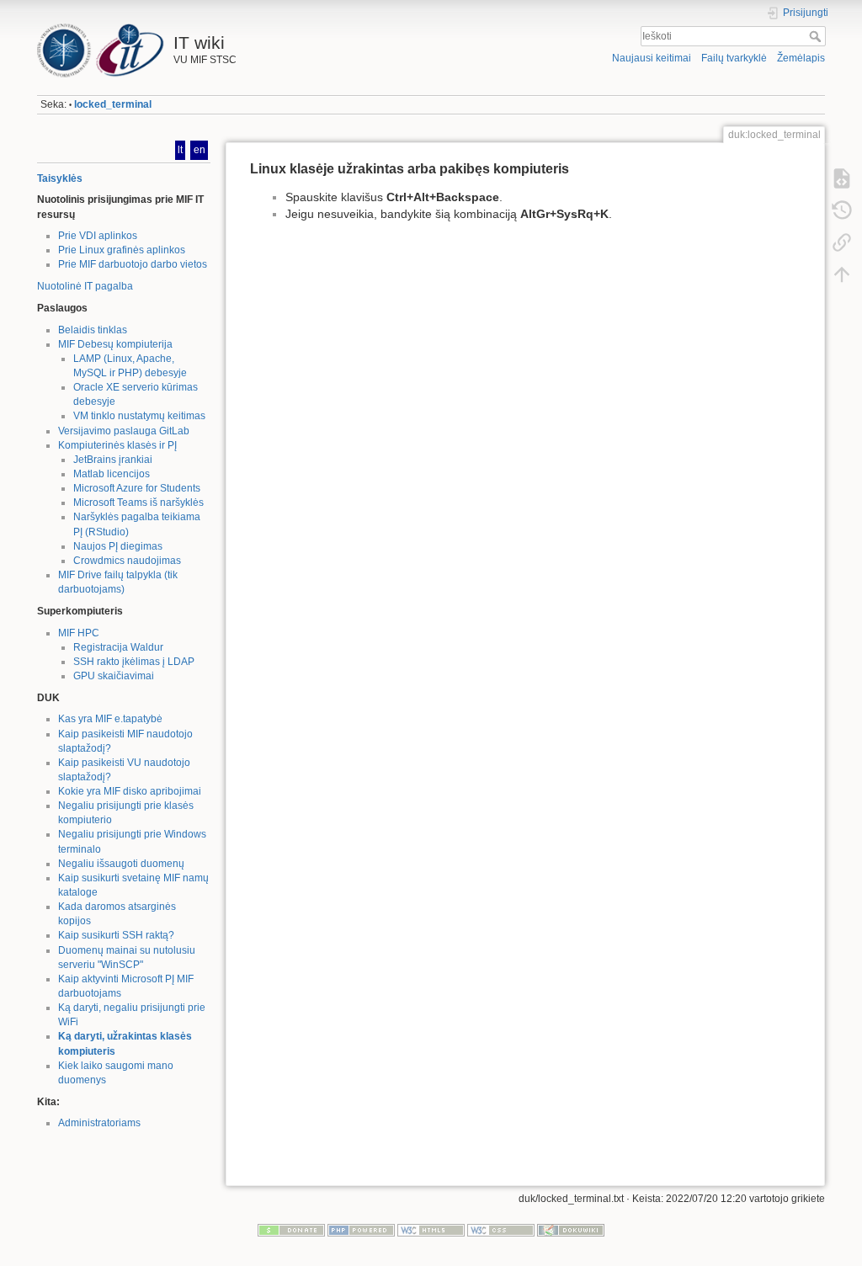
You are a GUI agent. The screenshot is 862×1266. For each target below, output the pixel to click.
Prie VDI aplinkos (97, 236)
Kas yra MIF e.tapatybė (110, 719)
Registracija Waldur (118, 647)
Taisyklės (59, 178)
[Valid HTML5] (431, 1230)
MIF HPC (78, 633)
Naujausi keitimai (651, 58)
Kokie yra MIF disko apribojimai (129, 791)
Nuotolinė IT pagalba (85, 286)
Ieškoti (817, 36)
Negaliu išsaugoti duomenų (121, 864)
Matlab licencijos (111, 474)
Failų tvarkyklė (734, 58)
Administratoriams (99, 1123)
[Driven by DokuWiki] (570, 1230)
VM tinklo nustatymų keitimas (139, 416)
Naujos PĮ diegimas (117, 546)
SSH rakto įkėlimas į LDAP (133, 662)
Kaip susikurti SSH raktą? (116, 935)
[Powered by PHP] (361, 1230)
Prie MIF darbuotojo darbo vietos (132, 264)
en (199, 150)
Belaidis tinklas (92, 330)
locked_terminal (113, 104)
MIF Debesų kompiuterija (115, 344)
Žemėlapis (801, 58)
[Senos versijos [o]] (841, 210)
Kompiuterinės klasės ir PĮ (117, 445)
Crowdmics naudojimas (127, 561)
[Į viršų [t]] (841, 274)
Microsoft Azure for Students (136, 488)
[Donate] (291, 1230)
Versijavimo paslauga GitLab (123, 431)
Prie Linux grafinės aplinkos (121, 250)
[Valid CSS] (501, 1230)
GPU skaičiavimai (113, 676)
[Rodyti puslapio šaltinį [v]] (841, 178)
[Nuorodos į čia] (841, 242)
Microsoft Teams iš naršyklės (138, 502)
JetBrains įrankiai (112, 459)
